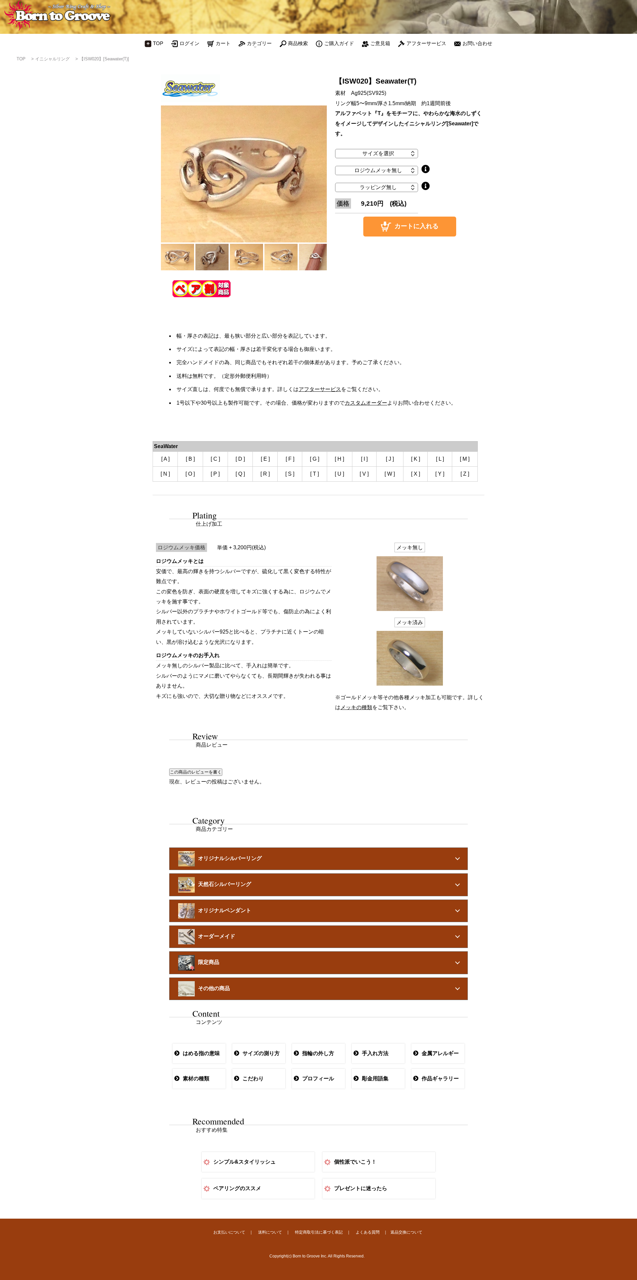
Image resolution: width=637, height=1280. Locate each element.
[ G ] (314, 459)
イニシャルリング (52, 58)
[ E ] (265, 459)
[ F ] (290, 459)
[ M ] (464, 459)
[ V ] (364, 474)
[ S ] (289, 474)
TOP (158, 43)
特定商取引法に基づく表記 (319, 1232)
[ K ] (415, 459)
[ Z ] (464, 474)
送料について (270, 1232)
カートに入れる (416, 226)
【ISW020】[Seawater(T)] (104, 58)
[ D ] (240, 459)
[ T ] (314, 474)
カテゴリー (259, 43)
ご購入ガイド (339, 43)
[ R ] (265, 474)
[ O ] (190, 474)
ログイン (189, 43)
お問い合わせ (477, 43)
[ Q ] (240, 474)
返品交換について (406, 1232)
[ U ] (339, 474)
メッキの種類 (356, 707)
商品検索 (298, 43)
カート (223, 43)
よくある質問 (368, 1232)
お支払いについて (229, 1232)
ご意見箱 (380, 43)
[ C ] (215, 459)
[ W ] (390, 474)
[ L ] (440, 459)
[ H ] (339, 459)
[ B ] (190, 459)
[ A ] (165, 459)
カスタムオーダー (366, 403)
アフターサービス (426, 43)
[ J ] (390, 459)
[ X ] (415, 474)
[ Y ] (439, 474)
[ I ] (364, 459)
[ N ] (165, 474)
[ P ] (215, 474)
